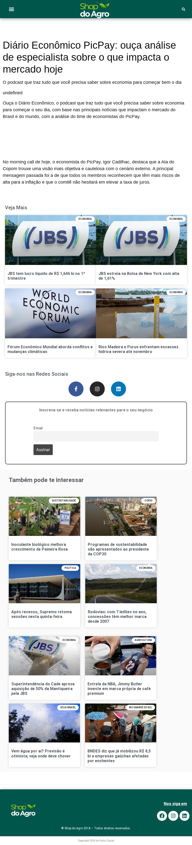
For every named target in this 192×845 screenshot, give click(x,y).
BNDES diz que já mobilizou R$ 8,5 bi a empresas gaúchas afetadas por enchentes (119, 756)
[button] (11, 9)
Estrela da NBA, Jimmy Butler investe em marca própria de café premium (119, 689)
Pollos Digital (106, 840)
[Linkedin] (118, 388)
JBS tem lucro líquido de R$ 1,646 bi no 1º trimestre (46, 276)
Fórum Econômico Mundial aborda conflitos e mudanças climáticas (50, 349)
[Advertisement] (94, 132)
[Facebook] (162, 816)
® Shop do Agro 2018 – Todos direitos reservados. (96, 828)
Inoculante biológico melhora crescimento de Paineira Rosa (39, 547)
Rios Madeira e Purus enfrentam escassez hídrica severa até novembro (138, 349)
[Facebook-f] (76, 388)
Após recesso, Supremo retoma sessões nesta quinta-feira (41, 614)
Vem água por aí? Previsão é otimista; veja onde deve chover (41, 753)
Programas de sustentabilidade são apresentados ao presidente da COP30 (118, 549)
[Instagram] (97, 388)
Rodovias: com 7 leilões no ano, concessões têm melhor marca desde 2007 (117, 616)
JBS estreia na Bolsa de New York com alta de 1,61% (138, 276)
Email (38, 428)
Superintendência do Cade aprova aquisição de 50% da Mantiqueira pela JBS (42, 689)
